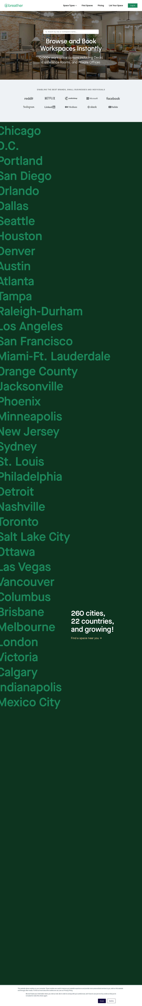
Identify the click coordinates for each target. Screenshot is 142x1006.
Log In (132, 5)
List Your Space (116, 5)
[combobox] (71, 32)
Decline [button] (111, 1001)
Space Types (69, 5)
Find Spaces (87, 5)
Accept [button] (102, 1001)
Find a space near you (85, 638)
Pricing (101, 5)
